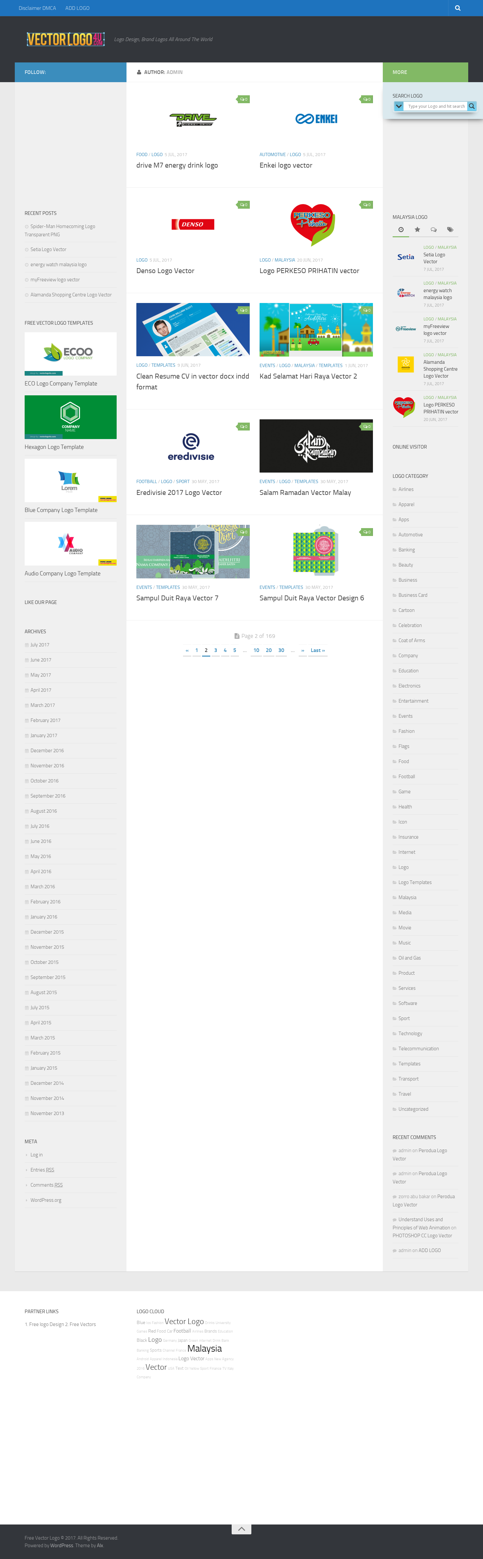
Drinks (210, 1323)
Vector (156, 1367)
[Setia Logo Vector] (406, 257)
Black (142, 1340)
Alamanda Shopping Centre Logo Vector (71, 295)
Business (408, 580)
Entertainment (413, 701)
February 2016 (45, 902)
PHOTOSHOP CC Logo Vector (422, 1236)
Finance (215, 1368)
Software (408, 1003)
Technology (410, 1033)
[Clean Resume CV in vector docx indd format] (193, 330)
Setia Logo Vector (48, 249)
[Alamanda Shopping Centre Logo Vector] (406, 364)
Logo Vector (191, 1358)
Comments (47, 1185)
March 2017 (43, 705)
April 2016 (41, 871)
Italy (230, 1368)
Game (405, 792)
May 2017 (41, 675)
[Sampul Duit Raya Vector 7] (193, 551)
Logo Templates (415, 882)
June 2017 (41, 660)
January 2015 (44, 1068)
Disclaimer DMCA (37, 8)
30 (281, 650)
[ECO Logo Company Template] (71, 354)
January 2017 (44, 735)
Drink (216, 1340)
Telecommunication (419, 1049)
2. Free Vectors (80, 1324)
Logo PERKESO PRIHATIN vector (309, 271)
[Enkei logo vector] (316, 119)
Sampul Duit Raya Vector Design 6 (312, 598)
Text (179, 1368)
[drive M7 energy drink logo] (193, 119)
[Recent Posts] (401, 230)
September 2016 (48, 796)
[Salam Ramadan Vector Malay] (316, 446)
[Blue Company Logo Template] (71, 480)
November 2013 (47, 1113)
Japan (183, 1340)
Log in (37, 1155)
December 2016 (47, 751)
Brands (210, 1331)
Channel (169, 1350)
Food (142, 154)
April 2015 (41, 1023)
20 (269, 650)
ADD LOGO (77, 8)
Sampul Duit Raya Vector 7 (177, 598)
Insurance (409, 837)
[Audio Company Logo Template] (71, 543)
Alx (100, 1545)
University (223, 1323)
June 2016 (41, 841)
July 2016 (40, 826)
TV (224, 1368)
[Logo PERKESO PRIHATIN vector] (316, 224)
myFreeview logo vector (55, 280)
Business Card (413, 595)
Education (409, 671)
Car (169, 1331)
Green (193, 1340)
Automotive (273, 154)
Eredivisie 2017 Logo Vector (179, 492)
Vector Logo (184, 1321)
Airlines (406, 489)
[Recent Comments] (434, 230)
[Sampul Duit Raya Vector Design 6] (316, 551)
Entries (42, 1170)
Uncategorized (413, 1109)
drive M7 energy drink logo (177, 165)
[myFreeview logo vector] (406, 328)
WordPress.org (46, 1200)
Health (405, 807)
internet (205, 1340)
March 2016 (43, 887)
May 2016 (41, 856)
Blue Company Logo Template (61, 510)
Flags (404, 746)
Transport (409, 1079)
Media (405, 913)
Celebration (410, 625)
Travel (405, 1094)
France (181, 1350)
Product (407, 973)
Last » (318, 650)
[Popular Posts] (417, 230)
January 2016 (44, 917)
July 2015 (40, 1008)
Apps (404, 520)
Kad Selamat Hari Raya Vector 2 (308, 376)
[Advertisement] (74, 149)
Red (152, 1331)
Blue (141, 1322)
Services (407, 988)
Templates (163, 365)
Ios (148, 1323)
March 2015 (43, 1038)
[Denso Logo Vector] (193, 224)
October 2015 (44, 962)
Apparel (406, 504)
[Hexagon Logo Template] (71, 417)
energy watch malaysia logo (59, 265)
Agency (228, 1359)
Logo (157, 154)
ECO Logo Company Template (61, 383)
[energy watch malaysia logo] (406, 293)
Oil (186, 1368)
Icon (403, 822)
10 (256, 650)
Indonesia (170, 1359)
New (217, 1359)
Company (408, 656)
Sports (156, 1350)
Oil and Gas (410, 958)
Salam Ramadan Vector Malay (305, 492)
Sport (183, 481)
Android (143, 1359)
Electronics (410, 686)
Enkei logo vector (286, 165)
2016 (141, 1368)
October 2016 (44, 781)
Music (405, 943)
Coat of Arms (412, 640)
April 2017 (41, 690)
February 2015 (45, 1053)
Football (146, 481)
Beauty (406, 565)
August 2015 (44, 992)
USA (171, 1368)
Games (142, 1331)
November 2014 (47, 1098)
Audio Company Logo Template (63, 573)
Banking (407, 550)
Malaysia (285, 260)
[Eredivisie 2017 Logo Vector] (193, 446)
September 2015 (48, 977)
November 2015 (47, 947)
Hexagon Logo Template (54, 447)
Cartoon (407, 610)
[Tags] (450, 230)
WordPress (61, 1545)
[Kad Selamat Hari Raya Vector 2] (316, 330)
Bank (225, 1340)
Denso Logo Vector (165, 271)
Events (267, 365)
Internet (407, 852)
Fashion (407, 731)
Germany (170, 1340)
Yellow (194, 1368)
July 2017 (40, 645)
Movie (405, 928)
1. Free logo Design (44, 1324)
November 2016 (47, 766)
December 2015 (47, 932)
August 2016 (44, 811)
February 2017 (45, 720)
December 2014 (47, 1083)
